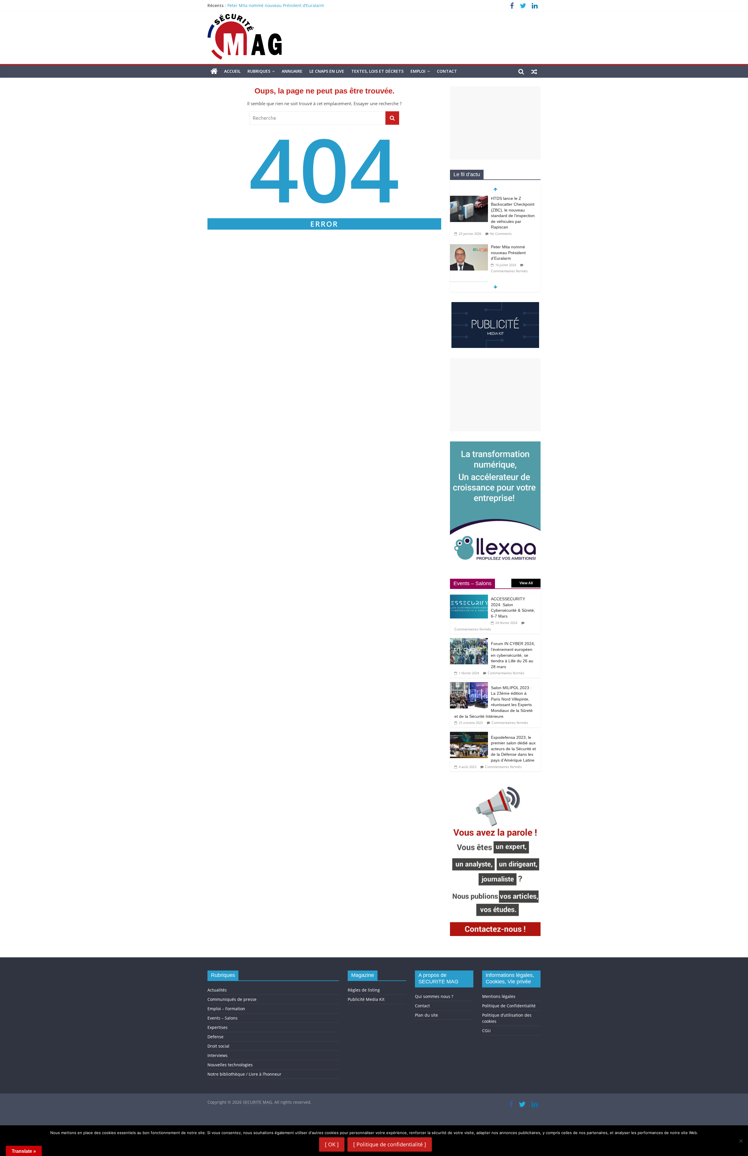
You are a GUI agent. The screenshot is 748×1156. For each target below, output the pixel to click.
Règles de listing (364, 990)
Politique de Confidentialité (509, 1005)
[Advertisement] (495, 123)
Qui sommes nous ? (434, 996)
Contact (447, 71)
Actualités (217, 990)
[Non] (741, 1141)
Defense (215, 1036)
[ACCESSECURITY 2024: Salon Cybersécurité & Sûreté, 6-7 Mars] (469, 596)
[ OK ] (332, 1144)
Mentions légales (498, 996)
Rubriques (258, 71)
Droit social (218, 1046)
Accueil (232, 71)
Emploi (418, 71)
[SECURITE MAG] (214, 71)
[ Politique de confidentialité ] (389, 1144)
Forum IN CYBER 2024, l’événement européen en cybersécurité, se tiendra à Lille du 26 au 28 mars (513, 655)
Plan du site (426, 1015)
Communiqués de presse (232, 999)
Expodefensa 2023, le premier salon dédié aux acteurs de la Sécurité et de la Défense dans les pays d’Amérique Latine (513, 748)
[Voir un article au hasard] (534, 71)
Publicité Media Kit (366, 999)
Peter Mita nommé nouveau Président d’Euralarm (275, 5)
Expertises (217, 1027)
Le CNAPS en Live (326, 71)
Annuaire (292, 71)
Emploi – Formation (226, 1008)
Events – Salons (222, 1018)
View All (526, 583)
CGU (486, 1030)
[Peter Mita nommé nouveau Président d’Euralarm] (469, 247)
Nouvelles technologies (230, 1064)
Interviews (217, 1055)
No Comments (501, 233)
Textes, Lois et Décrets (377, 71)
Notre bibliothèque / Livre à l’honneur (244, 1074)
